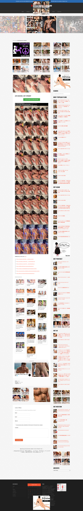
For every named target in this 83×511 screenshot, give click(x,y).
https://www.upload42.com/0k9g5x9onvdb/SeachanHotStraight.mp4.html (28, 271)
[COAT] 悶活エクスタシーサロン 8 (63, 165)
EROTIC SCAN (52, 491)
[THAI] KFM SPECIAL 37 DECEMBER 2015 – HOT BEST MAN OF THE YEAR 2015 (19, 350)
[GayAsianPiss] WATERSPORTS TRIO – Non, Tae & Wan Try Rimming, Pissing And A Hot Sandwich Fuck (20, 327)
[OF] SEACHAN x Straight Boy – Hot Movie (20, 285)
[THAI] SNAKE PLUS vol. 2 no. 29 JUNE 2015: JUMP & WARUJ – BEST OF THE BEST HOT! (42, 308)
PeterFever (54, 501)
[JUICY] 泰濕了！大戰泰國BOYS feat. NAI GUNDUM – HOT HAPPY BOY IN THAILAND (42, 341)
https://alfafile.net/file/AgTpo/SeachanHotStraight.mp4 (25, 266)
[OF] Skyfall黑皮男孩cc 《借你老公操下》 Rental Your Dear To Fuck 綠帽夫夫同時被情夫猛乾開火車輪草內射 (64, 182)
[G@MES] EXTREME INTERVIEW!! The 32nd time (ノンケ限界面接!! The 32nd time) (64, 106)
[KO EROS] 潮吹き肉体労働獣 (63, 125)
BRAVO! (51, 486)
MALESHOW (51, 498)
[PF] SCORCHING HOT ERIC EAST (63, 430)
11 (30, 491)
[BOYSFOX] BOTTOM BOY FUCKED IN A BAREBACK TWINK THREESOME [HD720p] (64, 426)
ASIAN (16, 40)
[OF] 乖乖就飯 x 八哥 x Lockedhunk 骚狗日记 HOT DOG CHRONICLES (20, 314)
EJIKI (47, 491)
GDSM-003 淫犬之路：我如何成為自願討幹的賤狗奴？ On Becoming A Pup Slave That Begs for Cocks (64, 227)
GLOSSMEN (52, 494)
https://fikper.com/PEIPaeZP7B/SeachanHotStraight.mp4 (25, 273)
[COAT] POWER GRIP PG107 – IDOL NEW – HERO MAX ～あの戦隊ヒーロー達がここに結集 (64, 101)
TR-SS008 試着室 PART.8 (62, 137)
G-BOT (51, 492)
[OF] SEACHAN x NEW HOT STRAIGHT (41, 296)
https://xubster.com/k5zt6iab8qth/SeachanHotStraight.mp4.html (27, 268)
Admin (19, 381)
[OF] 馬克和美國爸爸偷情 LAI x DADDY (64, 435)
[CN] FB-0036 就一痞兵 (62, 175)
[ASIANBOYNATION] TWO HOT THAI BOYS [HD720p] (42, 319)
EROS (49, 491)
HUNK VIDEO (51, 495)
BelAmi (49, 486)
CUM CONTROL (44, 491)
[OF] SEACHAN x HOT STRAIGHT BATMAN (31, 294)
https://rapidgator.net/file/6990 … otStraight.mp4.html (25, 259)
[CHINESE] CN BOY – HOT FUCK (42, 331)
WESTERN (14, 495)
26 (32, 494)
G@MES (44, 494)
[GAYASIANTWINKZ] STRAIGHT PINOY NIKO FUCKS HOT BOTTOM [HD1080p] (42, 286)
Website (16, 420)
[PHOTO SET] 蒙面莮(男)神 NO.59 (63, 287)
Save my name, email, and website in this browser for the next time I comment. (29, 425)
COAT (52, 490)
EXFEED (43, 492)
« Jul (28, 497)
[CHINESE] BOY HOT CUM (30, 315)
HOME (23, 11)
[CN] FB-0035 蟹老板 (61, 215)
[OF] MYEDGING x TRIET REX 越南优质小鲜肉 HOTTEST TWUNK (20, 338)
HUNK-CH (45, 495)
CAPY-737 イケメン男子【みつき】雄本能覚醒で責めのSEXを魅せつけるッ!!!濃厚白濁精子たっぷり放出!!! (64, 375)
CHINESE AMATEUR (49, 487)
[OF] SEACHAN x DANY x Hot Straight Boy (30, 285)
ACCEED (43, 486)
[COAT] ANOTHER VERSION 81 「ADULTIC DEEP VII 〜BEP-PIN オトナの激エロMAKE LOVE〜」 (64, 346)
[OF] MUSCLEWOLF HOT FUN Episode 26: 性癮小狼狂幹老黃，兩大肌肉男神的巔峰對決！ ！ (30, 341)
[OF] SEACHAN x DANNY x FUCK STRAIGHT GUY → (31, 448)
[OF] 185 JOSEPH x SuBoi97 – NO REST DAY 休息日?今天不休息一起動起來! (64, 111)
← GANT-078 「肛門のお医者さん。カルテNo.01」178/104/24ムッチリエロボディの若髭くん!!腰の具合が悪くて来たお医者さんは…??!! (31, 451)
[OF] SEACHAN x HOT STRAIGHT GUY (20, 294)
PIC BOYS (14, 494)
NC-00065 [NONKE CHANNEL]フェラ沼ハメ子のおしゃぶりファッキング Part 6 (64, 380)
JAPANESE (28, 11)
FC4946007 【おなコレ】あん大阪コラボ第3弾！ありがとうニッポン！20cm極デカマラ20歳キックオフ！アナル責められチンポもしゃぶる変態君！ (64, 359)
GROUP (53, 11)
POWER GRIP (50, 502)
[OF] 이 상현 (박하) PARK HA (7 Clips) (64, 148)
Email (16, 416)
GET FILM (48, 494)
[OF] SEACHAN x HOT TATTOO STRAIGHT (20, 304)
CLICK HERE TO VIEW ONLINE (31, 99)
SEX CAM (53, 503)
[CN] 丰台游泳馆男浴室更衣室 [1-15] (64, 236)
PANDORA (51, 501)
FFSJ (25, 256)
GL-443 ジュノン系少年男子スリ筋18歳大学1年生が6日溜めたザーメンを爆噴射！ (64, 365)
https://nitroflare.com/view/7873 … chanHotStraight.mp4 (25, 263)
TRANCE (52, 505)
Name (16, 412)
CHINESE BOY (44, 488)
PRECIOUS (53, 502)
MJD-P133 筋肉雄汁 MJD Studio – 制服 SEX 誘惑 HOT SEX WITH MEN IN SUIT (31, 329)
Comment (16, 427)
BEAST (46, 486)
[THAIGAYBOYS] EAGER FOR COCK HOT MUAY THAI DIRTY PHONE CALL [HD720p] (30, 305)
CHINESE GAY (49, 488)
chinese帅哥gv (48, 490)
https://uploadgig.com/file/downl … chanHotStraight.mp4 (26, 261)
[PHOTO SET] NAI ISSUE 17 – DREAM (64, 277)
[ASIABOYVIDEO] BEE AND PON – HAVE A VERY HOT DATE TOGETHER (31, 355)
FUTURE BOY (48, 492)
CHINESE (44, 487)
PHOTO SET (59, 11)
